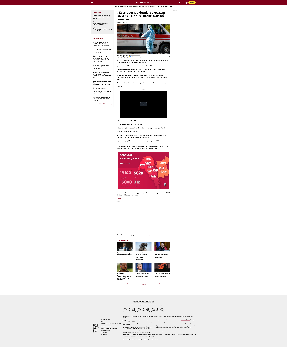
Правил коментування (147, 235)
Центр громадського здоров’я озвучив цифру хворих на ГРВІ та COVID (102, 17)
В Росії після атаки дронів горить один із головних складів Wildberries (162, 275)
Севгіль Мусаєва (156, 334)
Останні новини (98, 39)
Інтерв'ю (141, 6)
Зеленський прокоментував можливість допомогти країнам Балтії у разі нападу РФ (124, 277)
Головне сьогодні (122, 240)
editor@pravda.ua (191, 334)
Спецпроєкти (160, 6)
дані (125, 66)
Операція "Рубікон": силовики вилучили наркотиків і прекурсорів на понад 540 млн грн (102, 75)
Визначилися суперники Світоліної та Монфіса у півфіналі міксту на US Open (101, 44)
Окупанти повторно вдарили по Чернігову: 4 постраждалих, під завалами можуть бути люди (102, 83)
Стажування (104, 332)
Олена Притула (175, 334)
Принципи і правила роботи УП (109, 328)
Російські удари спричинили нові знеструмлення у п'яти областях (101, 98)
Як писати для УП (105, 330)
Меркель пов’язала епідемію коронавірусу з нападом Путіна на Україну (101, 23)
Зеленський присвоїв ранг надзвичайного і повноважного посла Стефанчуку (161, 255)
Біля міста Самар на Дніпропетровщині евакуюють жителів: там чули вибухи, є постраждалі (143, 256)
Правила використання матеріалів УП (111, 323)
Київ (128, 198)
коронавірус (121, 198)
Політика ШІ (104, 325)
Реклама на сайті (105, 319)
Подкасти (152, 6)
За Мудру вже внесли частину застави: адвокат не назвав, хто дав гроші (102, 51)
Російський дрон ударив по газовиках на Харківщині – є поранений (101, 67)
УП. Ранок (129, 6)
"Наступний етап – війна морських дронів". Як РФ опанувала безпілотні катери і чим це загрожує (102, 59)
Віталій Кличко (151, 66)
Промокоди (104, 334)
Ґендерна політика (106, 326)
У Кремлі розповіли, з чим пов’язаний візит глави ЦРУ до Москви (142, 275)
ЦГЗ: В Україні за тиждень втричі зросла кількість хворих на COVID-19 (102, 29)
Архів (171, 6)
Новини (117, 6)
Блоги (166, 6)
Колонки (135, 6)
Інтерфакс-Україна (185, 320)
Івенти (147, 6)
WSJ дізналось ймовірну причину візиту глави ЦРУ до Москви (124, 254)
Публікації (123, 6)
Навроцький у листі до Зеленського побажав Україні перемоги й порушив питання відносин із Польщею (102, 91)
